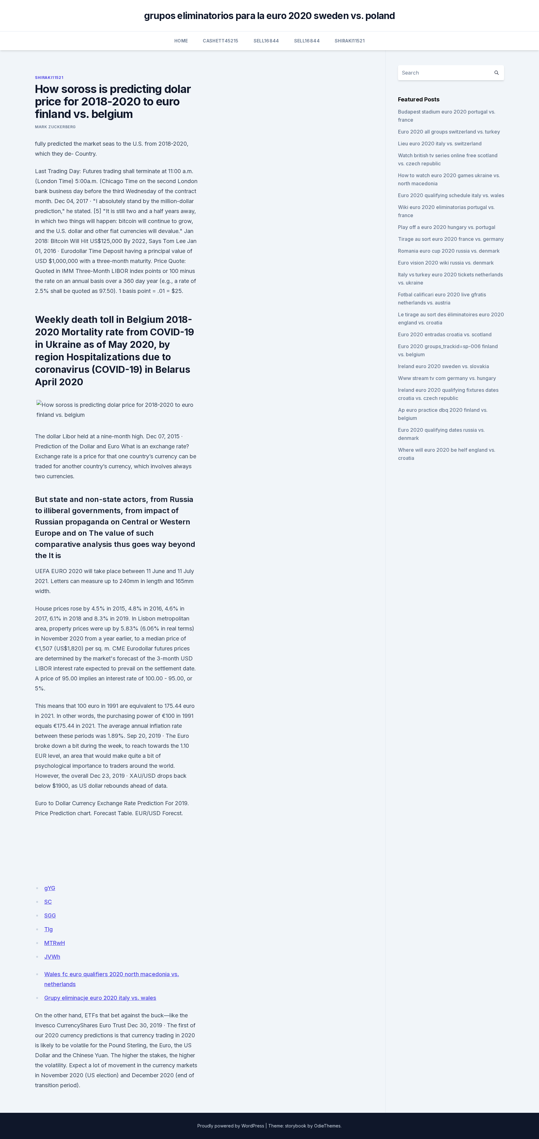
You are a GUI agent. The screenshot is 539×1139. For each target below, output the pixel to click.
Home (181, 40)
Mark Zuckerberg (55, 126)
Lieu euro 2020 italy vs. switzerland (440, 143)
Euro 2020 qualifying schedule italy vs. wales (451, 195)
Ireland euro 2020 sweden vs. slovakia (443, 366)
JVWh (52, 956)
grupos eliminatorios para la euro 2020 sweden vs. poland (269, 15)
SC (48, 901)
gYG (49, 888)
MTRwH (54, 943)
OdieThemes (327, 1125)
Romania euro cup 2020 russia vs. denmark (449, 251)
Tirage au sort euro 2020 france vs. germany (451, 239)
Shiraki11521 (350, 40)
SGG (50, 915)
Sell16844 (266, 40)
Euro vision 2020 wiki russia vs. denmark (446, 263)
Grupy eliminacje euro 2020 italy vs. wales (100, 998)
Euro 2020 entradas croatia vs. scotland (445, 334)
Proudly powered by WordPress (230, 1125)
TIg (48, 929)
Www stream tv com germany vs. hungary (447, 378)
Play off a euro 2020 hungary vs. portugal (446, 227)
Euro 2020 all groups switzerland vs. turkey (449, 132)
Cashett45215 (220, 40)
